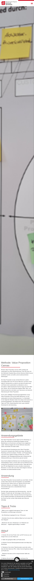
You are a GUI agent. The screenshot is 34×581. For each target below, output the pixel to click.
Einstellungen (7, 572)
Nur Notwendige (9, 578)
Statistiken (6, 574)
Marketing (6, 576)
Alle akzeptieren (25, 578)
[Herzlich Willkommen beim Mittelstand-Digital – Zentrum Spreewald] (9, 3)
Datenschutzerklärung (13, 569)
